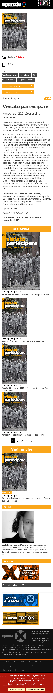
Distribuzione (40, 666)
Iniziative (34, 662)
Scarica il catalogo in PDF (13, 585)
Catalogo (8, 666)
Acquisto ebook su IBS (4, 65)
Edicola (7, 670)
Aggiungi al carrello (4, 57)
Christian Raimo (8, 79)
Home (6, 662)
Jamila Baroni (25, 75)
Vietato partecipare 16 (11, 338)
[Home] (14, 4)
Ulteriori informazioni (35, 689)
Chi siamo (19, 662)
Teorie (47, 98)
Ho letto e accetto (17, 689)
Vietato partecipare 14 (11, 432)
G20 (35, 75)
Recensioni (7, 492)
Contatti (20, 670)
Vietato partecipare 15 (11, 385)
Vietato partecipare (9, 75)
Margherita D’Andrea (26, 79)
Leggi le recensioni (11, 92)
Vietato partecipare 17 (11, 291)
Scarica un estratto (12, 86)
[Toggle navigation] (32, 4)
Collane (22, 666)
